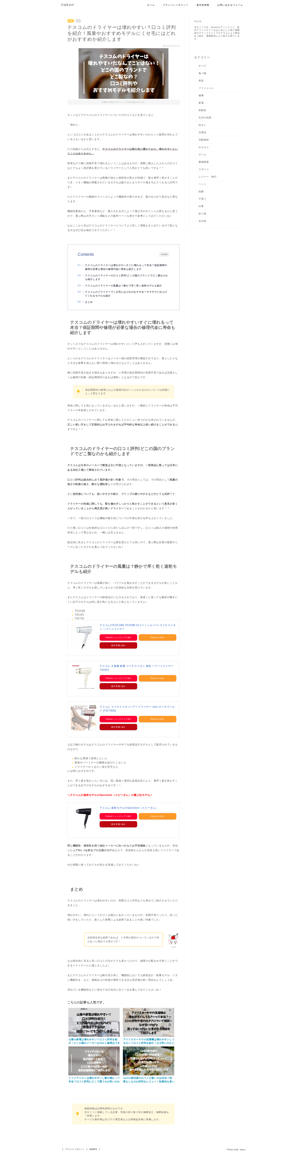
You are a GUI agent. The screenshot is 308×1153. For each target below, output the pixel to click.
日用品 (202, 132)
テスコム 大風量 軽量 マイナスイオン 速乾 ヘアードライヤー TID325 (137, 668)
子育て (202, 198)
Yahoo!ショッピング (115, 637)
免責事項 (93, 1149)
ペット (202, 184)
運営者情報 (203, 5)
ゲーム (202, 154)
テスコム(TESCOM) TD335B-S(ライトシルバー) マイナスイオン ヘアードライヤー (138, 627)
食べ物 (202, 73)
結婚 (201, 191)
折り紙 (202, 213)
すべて (202, 65)
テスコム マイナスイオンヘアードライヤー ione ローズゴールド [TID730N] (137, 708)
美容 (201, 80)
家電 (71, 21)
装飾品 (202, 110)
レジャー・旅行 (208, 176)
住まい (202, 125)
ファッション (206, 88)
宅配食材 (204, 139)
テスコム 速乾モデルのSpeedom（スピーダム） (129, 807)
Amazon (154, 637)
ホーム (151, 5)
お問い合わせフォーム (230, 5)
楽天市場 (115, 645)
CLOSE (164, 254)
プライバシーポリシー (175, 5)
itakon (67, 4)
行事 (201, 206)
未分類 (202, 221)
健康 (201, 95)
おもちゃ (204, 147)
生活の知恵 (205, 117)
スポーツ (204, 169)
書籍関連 (204, 161)
